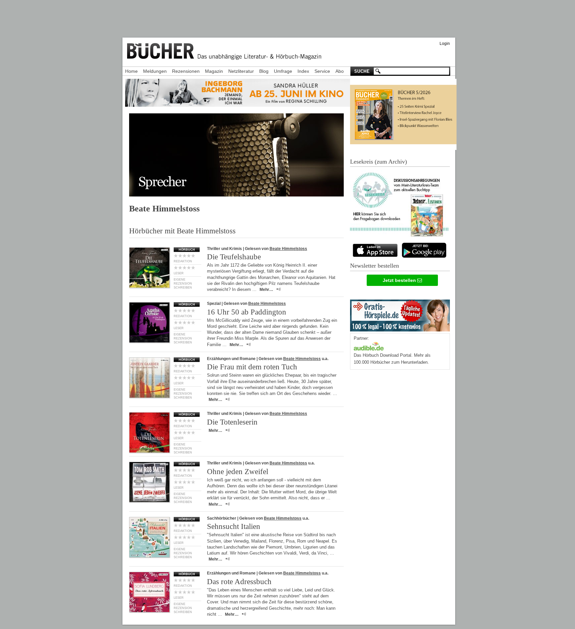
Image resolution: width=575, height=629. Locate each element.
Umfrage (283, 71)
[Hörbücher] (369, 345)
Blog (264, 71)
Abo (339, 71)
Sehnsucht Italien (233, 526)
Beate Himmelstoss (288, 248)
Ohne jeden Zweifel (237, 471)
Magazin (214, 71)
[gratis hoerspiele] (400, 314)
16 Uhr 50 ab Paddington (246, 312)
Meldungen (155, 71)
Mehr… (266, 289)
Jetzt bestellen (400, 280)
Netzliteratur (241, 71)
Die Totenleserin (232, 422)
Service (322, 71)
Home (131, 71)
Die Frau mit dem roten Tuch (252, 367)
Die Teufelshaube (234, 257)
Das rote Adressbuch (239, 581)
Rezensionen (186, 71)
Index (303, 71)
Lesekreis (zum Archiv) (378, 161)
